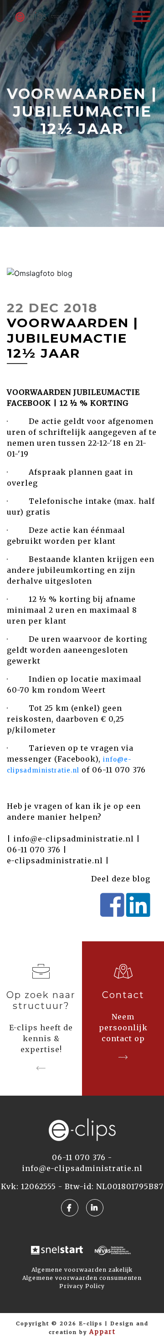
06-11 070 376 (34, 849)
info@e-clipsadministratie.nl (73, 838)
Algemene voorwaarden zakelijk (82, 1269)
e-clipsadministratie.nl (55, 860)
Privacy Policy (82, 1286)
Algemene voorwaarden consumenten (82, 1277)
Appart (102, 1332)
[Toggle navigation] (141, 16)
